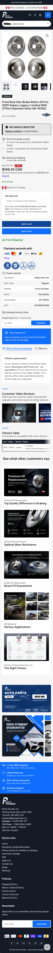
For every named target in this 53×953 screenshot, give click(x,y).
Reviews (6, 870)
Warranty (43, 348)
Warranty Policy (9, 897)
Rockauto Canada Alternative (16, 847)
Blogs (4, 867)
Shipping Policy (9, 884)
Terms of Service (10, 894)
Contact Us (7, 864)
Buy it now (27, 231)
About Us (6, 860)
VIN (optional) (11, 196)
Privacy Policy (9, 891)
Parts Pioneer (21, 950)
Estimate (41, 323)
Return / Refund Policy (13, 887)
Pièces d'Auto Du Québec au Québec (20, 850)
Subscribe (41, 924)
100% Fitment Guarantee (19, 348)
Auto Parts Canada (11, 853)
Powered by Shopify (36, 950)
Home (5, 843)
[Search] (30, 15)
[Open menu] (48, 15)
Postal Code (16, 318)
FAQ (4, 857)
